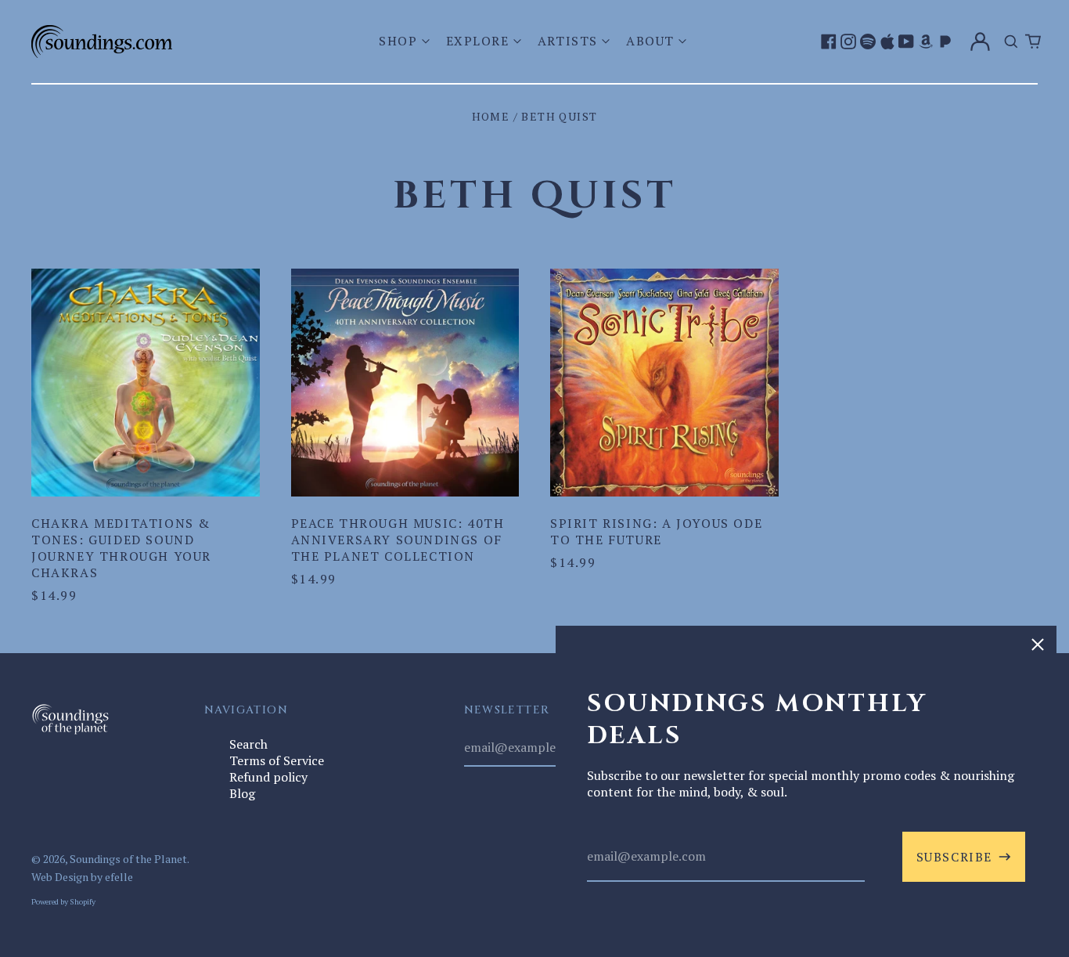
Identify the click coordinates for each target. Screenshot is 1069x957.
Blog (242, 793)
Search (248, 744)
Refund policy (268, 776)
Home (491, 116)
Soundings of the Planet (128, 858)
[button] (406, 41)
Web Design (59, 876)
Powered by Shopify (63, 901)
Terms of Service (276, 760)
